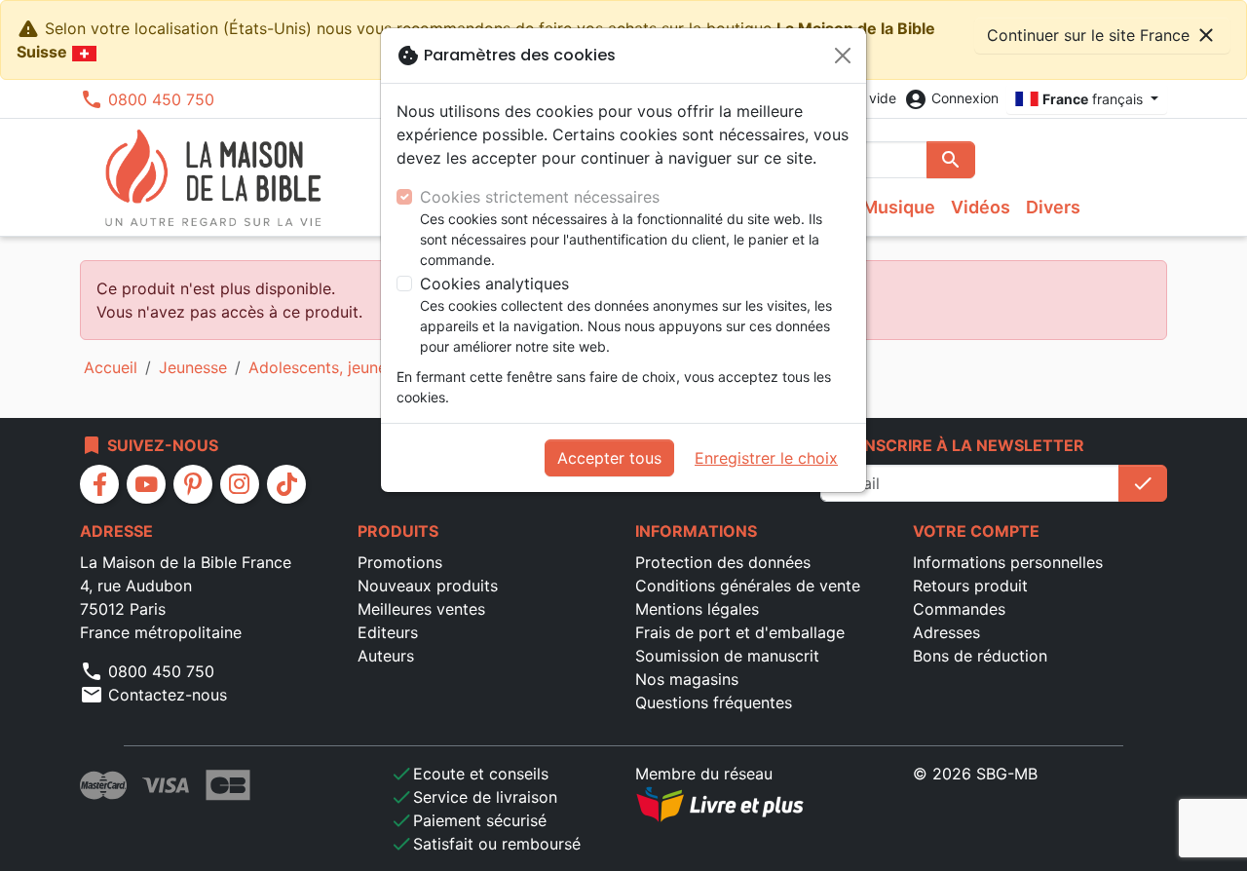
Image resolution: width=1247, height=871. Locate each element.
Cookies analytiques (494, 283)
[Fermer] (842, 55)
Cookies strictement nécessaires (540, 197)
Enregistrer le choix (766, 458)
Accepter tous (609, 458)
